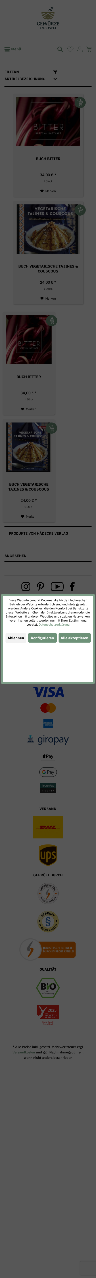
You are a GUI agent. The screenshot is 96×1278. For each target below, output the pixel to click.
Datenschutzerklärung (54, 624)
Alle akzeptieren (74, 638)
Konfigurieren (42, 638)
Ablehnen (16, 638)
